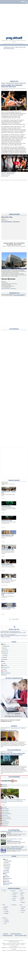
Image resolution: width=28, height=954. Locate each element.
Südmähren (4, 807)
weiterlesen (4, 802)
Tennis (22, 912)
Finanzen (14, 894)
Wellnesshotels (3, 847)
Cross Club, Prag (5, 506)
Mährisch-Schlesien (6, 817)
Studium (14, 900)
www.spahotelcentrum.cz (16, 846)
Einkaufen (4, 648)
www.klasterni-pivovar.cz (15, 728)
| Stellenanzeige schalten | (9, 47)
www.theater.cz (10, 831)
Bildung (4, 644)
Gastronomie (5, 651)
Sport (5, 48)
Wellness (8, 847)
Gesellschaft (5, 653)
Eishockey (23, 906)
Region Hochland (5, 812)
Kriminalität (6, 920)
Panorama (8, 48)
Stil (21, 900)
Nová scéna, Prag (6, 217)
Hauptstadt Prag (5, 822)
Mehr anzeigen (15, 619)
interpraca (17, 944)
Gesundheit (4, 655)
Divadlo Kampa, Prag (6, 564)
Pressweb (4, 950)
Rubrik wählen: (4, 482)
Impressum (5, 934)
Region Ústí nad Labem (6, 818)
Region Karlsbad (5, 808)
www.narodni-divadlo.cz (11, 172)
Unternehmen (15, 892)
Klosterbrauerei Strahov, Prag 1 (9, 730)
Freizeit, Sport (5, 649)
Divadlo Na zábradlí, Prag (8, 607)
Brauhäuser (23, 728)
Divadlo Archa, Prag (6, 520)
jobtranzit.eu (4, 947)
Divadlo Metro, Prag (6, 578)
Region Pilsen (4, 786)
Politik (16, 47)
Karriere (14, 898)
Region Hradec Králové (6, 813)
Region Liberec (5, 815)
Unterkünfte (4, 671)
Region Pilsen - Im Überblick (7, 788)
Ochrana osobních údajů (20, 935)
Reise (4, 904)
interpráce (4, 943)
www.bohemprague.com (15, 631)
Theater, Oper (16, 831)
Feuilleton (23, 902)
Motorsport (23, 910)
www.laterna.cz (16, 221)
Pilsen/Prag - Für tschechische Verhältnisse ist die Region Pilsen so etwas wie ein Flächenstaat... (13, 800)
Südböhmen (4, 784)
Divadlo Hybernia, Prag (7, 535)
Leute (5, 923)
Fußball (22, 908)
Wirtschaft (20, 47)
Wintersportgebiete (6, 672)
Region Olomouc (5, 823)
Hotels (22, 846)
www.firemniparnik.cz (14, 838)
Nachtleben (4, 665)
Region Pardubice (5, 810)
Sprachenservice (5, 667)
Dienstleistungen (5, 646)
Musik (22, 895)
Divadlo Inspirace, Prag (7, 549)
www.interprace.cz (12, 634)
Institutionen (4, 659)
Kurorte (4, 663)
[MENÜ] (26, 1)
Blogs (12, 48)
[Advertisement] (14, 21)
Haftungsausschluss (7, 935)
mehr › (2, 746)
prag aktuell (14, 38)
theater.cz (9, 832)
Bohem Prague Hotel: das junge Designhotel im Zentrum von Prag (13, 632)
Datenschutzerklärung (16, 934)
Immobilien (4, 657)
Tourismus (4, 669)
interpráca (22, 943)
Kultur (24, 47)
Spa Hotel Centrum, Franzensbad (14, 848)
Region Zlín (4, 820)
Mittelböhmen (5, 825)
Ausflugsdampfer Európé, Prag (13, 841)
